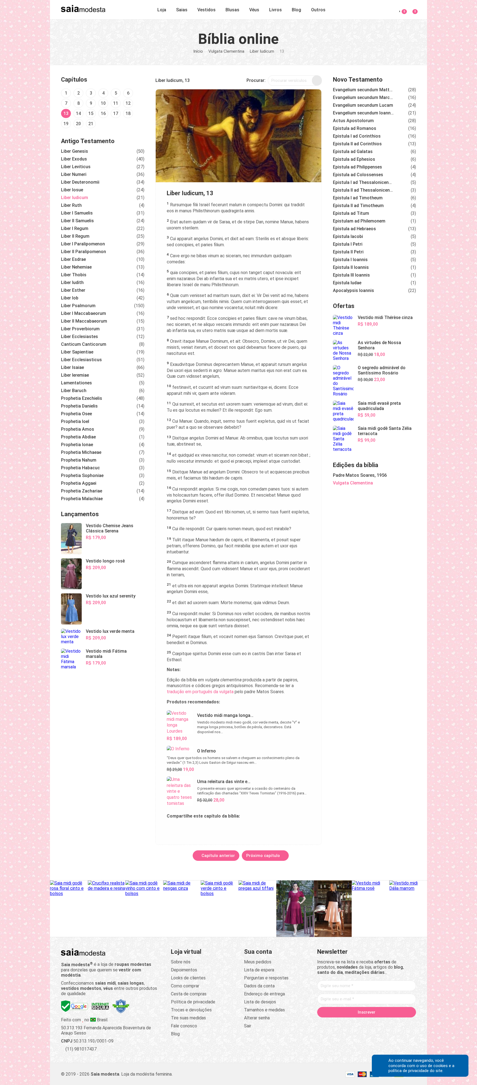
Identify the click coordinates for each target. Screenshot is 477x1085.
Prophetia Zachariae (81, 491)
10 (103, 103)
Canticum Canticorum (83, 344)
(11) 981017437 (80, 1049)
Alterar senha (257, 1017)
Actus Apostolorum (353, 120)
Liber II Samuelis (77, 220)
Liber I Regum (74, 228)
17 (115, 113)
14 (78, 113)
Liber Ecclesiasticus (81, 359)
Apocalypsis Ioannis (353, 290)
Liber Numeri (73, 174)
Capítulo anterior (217, 855)
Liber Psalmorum (78, 305)
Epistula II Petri (348, 251)
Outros (318, 9)
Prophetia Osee (76, 413)
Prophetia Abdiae (78, 437)
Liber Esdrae (73, 259)
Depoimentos (184, 970)
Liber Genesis (74, 151)
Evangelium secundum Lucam (363, 105)
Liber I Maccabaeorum (83, 313)
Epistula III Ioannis (351, 275)
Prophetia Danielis (79, 406)
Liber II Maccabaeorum (84, 321)
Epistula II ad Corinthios (357, 143)
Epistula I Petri (347, 244)
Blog (296, 9)
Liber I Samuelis (77, 213)
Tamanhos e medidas (264, 1009)
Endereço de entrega (264, 993)
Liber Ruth (71, 205)
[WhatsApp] (387, 1024)
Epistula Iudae (347, 282)
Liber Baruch (73, 390)
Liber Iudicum (262, 51)
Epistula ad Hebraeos (354, 228)
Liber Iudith (72, 282)
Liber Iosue (72, 189)
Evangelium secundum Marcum (363, 97)
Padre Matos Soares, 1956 (360, 475)
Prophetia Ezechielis (81, 398)
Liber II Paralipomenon (83, 251)
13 (65, 113)
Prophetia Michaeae (81, 452)
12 (128, 103)
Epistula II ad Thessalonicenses (363, 190)
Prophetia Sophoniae (82, 475)
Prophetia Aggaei (78, 483)
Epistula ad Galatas (353, 151)
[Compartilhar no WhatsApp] (184, 829)
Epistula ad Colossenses (358, 174)
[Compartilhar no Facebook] (197, 829)
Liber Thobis (73, 274)
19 (65, 123)
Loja (161, 9)
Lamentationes (76, 382)
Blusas (232, 9)
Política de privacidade (193, 1001)
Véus (254, 9)
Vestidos (206, 9)
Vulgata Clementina (226, 51)
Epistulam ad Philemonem (359, 221)
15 (90, 113)
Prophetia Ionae (77, 444)
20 (78, 123)
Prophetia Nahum (78, 460)
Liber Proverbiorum (80, 328)
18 (128, 113)
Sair (247, 1025)
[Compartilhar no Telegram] (171, 829)
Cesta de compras (188, 993)
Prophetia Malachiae (82, 498)
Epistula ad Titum (351, 213)
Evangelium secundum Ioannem (363, 113)
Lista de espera (259, 970)
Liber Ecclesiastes (79, 336)
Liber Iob (69, 298)
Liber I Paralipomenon (83, 244)
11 (115, 103)
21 (90, 123)
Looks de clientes (188, 977)
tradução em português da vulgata (200, 691)
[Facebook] (335, 1024)
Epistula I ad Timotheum (358, 197)
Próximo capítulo (263, 855)
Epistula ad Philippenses (357, 167)
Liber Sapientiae (77, 352)
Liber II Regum (75, 236)
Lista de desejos (260, 1001)
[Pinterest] (366, 1024)
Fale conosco (184, 1025)
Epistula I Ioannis (350, 259)
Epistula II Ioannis (351, 267)
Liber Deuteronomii (80, 182)
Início (198, 51)
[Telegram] (398, 1024)
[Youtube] (377, 1024)
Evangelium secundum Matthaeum (363, 89)
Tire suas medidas (188, 1017)
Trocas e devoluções (191, 1009)
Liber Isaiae (72, 367)
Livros (275, 9)
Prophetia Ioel (75, 421)
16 (103, 113)
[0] (411, 8)
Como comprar (185, 985)
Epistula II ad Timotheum (358, 205)
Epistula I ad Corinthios (357, 136)
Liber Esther (73, 290)
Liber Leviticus (76, 166)
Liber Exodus (74, 159)
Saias (181, 9)
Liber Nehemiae (76, 267)
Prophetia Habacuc (80, 467)
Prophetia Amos (77, 429)
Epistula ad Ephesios (354, 159)
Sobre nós (180, 962)
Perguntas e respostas (266, 977)
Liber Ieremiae (75, 375)
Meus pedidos (257, 962)
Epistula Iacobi (348, 236)
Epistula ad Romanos (354, 128)
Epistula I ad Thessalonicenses (363, 182)
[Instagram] (356, 1024)
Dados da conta (259, 985)
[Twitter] (345, 1024)
